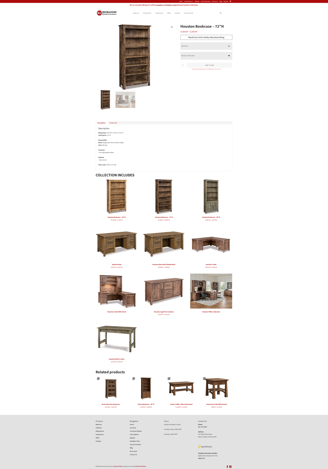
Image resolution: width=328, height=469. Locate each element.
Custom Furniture (205, 1)
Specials (226, 1)
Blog (221, 1)
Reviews (197, 1)
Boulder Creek (171, 5)
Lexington (159, 5)
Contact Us (215, 1)
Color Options (188, 1)
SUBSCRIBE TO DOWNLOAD (181, 245)
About (181, 1)
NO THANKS (181, 251)
